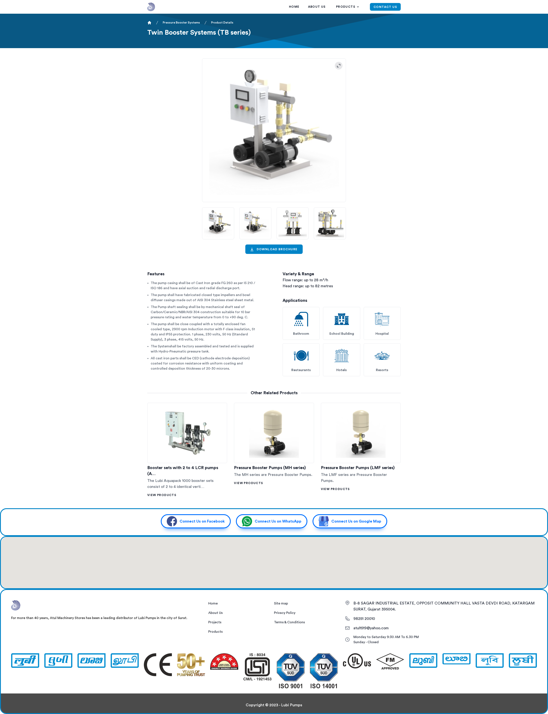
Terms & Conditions (289, 622)
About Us (317, 6)
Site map (281, 603)
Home (294, 6)
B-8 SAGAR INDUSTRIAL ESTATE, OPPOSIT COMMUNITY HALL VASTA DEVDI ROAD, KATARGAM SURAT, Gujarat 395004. (444, 606)
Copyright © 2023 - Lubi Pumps (274, 705)
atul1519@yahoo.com (371, 628)
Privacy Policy (284, 613)
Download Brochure (277, 249)
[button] (196, 521)
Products (345, 6)
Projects (214, 622)
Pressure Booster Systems (181, 22)
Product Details (222, 22)
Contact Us (385, 7)
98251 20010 (364, 619)
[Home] (149, 23)
